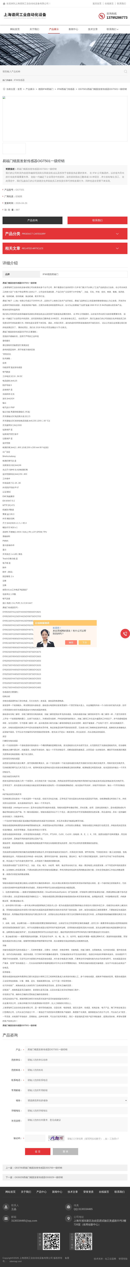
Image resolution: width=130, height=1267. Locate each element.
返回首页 (97, 3)
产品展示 (54, 29)
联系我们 (121, 3)
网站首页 (15, 29)
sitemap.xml (16, 1261)
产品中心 (41, 1191)
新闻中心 (73, 29)
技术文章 (93, 29)
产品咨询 (32, 220)
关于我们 (34, 29)
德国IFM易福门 (45, 89)
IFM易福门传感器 (66, 89)
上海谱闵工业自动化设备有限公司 (32, 3)
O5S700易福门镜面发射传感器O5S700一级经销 (38, 1167)
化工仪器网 (110, 1258)
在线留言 (109, 3)
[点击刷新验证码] (56, 1138)
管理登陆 (123, 1258)
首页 (19, 89)
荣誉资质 (88, 1191)
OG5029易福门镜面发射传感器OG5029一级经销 (39, 1177)
